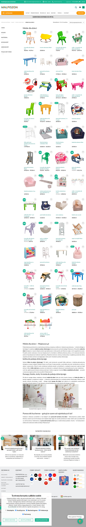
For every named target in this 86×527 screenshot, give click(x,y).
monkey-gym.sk (53, 496)
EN (82, 1)
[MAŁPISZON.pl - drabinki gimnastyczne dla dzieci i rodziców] (9, 7)
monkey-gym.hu (67, 496)
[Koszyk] (83, 7)
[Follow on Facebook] (72, 1)
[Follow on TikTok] (75, 1)
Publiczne (81, 12)
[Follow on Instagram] (73, 1)
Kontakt (66, 12)
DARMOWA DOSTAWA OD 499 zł (43, 17)
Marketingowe (33, 510)
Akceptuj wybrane (26, 520)
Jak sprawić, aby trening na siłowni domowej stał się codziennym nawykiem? (71, 450)
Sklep (12, 22)
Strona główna (5, 22)
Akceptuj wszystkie (42, 520)
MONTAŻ (53, 12)
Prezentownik (35, 12)
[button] (75, 517)
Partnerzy (27, 514)
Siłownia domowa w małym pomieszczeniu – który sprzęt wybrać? (43, 450)
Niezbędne (10, 510)
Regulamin (4, 474)
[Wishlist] (80, 7)
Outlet (28, 12)
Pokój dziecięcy (19, 22)
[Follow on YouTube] (79, 1)
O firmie (3, 491)
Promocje (43, 12)
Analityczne (21, 510)
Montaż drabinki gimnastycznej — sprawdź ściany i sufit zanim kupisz (14, 450)
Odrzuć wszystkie (10, 520)
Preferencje (44, 510)
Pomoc (60, 12)
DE (84, 1)
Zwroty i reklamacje (7, 477)
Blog (48, 12)
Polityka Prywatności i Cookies (5, 484)
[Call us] (78, 1)
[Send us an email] (76, 1)
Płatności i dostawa (6, 480)
